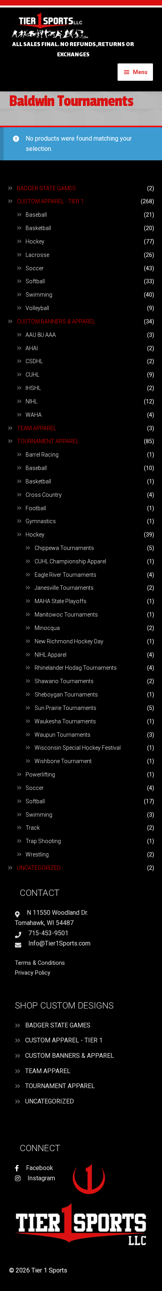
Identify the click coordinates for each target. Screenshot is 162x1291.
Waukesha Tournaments (65, 721)
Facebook (38, 1168)
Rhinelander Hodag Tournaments (76, 668)
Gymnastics (41, 521)
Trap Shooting (43, 841)
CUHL (32, 375)
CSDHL (34, 361)
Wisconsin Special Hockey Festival (78, 748)
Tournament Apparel (48, 441)
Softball (35, 281)
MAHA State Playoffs (61, 601)
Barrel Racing (42, 454)
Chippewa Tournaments (64, 548)
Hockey (35, 241)
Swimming (39, 295)
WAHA (34, 415)
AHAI (32, 348)
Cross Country (44, 495)
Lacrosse (37, 255)
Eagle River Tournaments (65, 575)
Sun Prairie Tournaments (65, 708)
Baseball (36, 215)
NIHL (31, 401)
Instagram (40, 1178)
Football (36, 508)
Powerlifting (40, 774)
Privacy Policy (32, 973)
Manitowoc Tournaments (66, 614)
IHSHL (33, 388)
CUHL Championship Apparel (70, 561)
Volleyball (37, 308)
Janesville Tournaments (64, 588)
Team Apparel (36, 428)
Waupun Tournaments (62, 735)
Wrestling (37, 854)
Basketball (38, 228)
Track (33, 828)
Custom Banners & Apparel (56, 321)
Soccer (35, 268)
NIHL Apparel (50, 655)
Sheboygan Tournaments (66, 694)
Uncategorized (39, 868)
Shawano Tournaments (64, 681)
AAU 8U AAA (41, 335)
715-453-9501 (47, 933)
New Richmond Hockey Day (69, 641)
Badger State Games (46, 188)
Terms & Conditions (40, 963)
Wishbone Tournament (63, 761)
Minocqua (47, 628)
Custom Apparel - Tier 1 (50, 201)
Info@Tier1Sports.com (58, 943)
